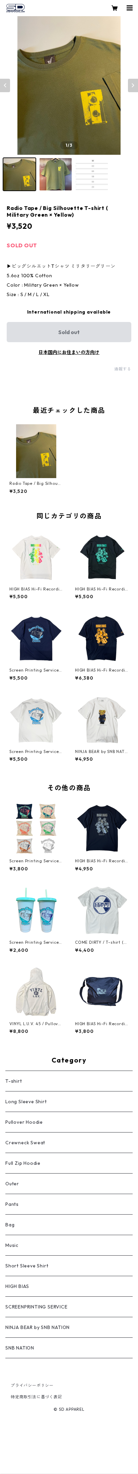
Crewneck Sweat (25, 1143)
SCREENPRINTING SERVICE (36, 1307)
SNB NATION (19, 1348)
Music (11, 1245)
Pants (12, 1204)
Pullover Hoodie (24, 1122)
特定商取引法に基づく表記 (36, 1396)
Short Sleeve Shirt (26, 1266)
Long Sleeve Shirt (26, 1102)
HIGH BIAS (17, 1286)
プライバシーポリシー (32, 1385)
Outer (12, 1184)
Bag (9, 1225)
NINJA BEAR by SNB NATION (37, 1327)
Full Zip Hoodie (23, 1163)
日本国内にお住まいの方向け (69, 352)
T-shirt (13, 1081)
